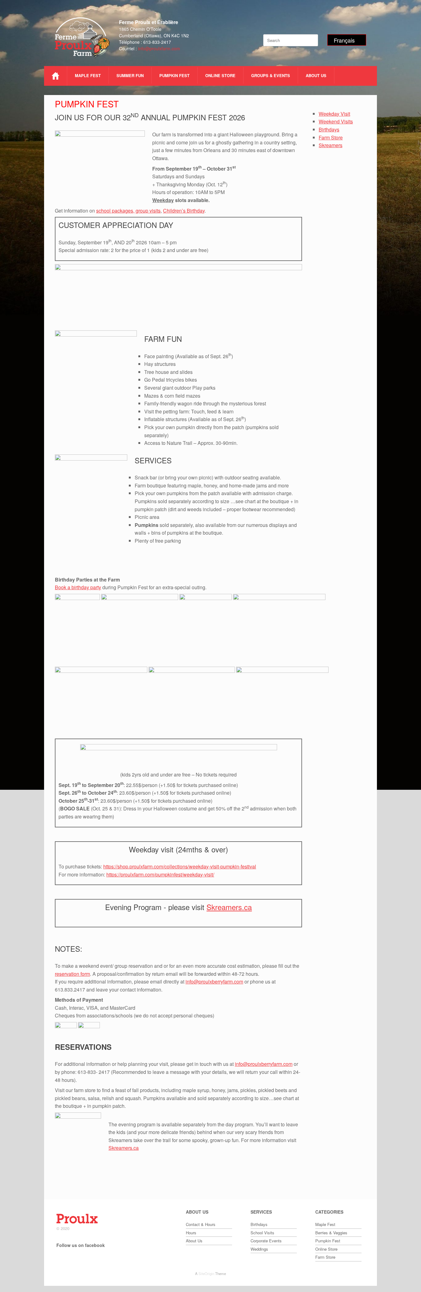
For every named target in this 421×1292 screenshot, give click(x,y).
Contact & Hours (200, 1224)
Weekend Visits (336, 121)
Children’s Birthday (184, 210)
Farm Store (331, 137)
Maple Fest (88, 75)
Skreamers (330, 145)
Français (344, 40)
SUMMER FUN (130, 75)
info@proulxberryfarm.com (214, 981)
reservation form (72, 973)
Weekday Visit (334, 113)
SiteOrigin (206, 1273)
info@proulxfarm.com (159, 48)
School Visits (262, 1233)
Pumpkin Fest (174, 75)
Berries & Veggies (331, 1233)
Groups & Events (270, 75)
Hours (191, 1233)
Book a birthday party (78, 587)
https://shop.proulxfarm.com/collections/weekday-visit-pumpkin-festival (179, 866)
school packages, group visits (128, 210)
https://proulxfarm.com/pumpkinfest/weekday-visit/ (160, 874)
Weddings (259, 1249)
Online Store (220, 75)
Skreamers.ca (229, 906)
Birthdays (329, 129)
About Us (316, 75)
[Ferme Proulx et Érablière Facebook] (59, 1260)
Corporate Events (266, 1241)
